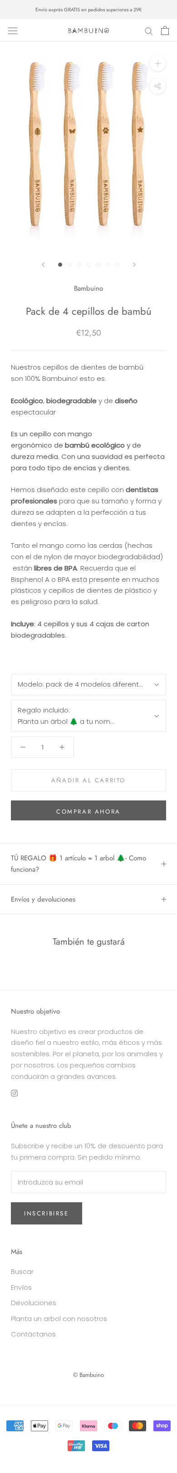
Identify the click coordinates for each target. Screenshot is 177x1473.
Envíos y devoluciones (43, 899)
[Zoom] (158, 63)
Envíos (21, 1287)
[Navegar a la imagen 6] (108, 265)
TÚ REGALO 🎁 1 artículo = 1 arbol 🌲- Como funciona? (78, 863)
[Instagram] (14, 1092)
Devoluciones (33, 1302)
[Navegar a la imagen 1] (60, 265)
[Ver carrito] (165, 30)
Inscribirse (46, 1213)
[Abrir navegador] (12, 30)
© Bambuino (88, 1375)
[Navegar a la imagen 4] (89, 265)
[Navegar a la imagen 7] (117, 265)
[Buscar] (149, 30)
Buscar (22, 1271)
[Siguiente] (134, 265)
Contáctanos (33, 1334)
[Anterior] (43, 265)
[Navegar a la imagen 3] (79, 265)
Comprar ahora (88, 811)
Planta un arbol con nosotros (59, 1318)
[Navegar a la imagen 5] (98, 265)
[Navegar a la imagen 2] (70, 265)
